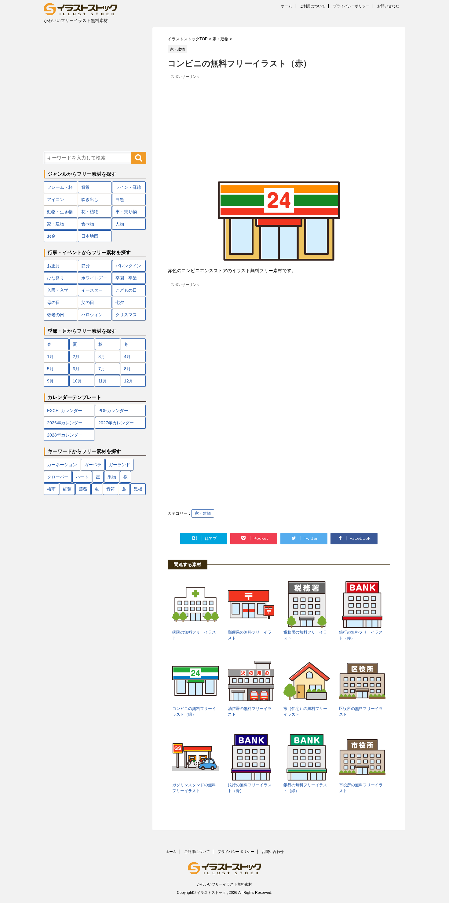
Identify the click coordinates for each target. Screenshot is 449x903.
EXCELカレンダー (64, 410)
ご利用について (312, 6)
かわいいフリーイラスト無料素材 (224, 884)
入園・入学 (57, 290)
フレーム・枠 (60, 187)
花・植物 (89, 211)
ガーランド (119, 464)
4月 (127, 356)
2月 (76, 356)
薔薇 (83, 489)
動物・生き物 (60, 211)
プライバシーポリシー (351, 6)
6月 (76, 368)
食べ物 (87, 223)
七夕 (119, 302)
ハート (82, 477)
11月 (102, 380)
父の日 (87, 302)
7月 (101, 368)
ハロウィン (92, 314)
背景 (85, 187)
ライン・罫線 (128, 187)
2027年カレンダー (116, 422)
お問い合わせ (388, 6)
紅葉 (67, 489)
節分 (85, 265)
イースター (92, 290)
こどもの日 (126, 290)
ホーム (286, 6)
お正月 (53, 265)
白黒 (119, 199)
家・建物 (203, 513)
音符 (110, 489)
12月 (128, 380)
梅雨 (51, 489)
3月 (101, 356)
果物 (112, 477)
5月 (50, 368)
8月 (127, 368)
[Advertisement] (279, 123)
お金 (51, 236)
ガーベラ (92, 464)
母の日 (53, 302)
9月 (50, 380)
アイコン (55, 199)
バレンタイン (128, 265)
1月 (50, 356)
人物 (119, 223)
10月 (77, 380)
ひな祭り (55, 278)
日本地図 (89, 236)
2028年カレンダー (64, 435)
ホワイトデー (94, 278)
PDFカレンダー (113, 410)
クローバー (57, 477)
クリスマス (126, 314)
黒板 (138, 489)
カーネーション (62, 464)
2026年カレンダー (64, 422)
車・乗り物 (126, 211)
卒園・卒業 (126, 278)
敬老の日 (55, 314)
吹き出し (89, 199)
